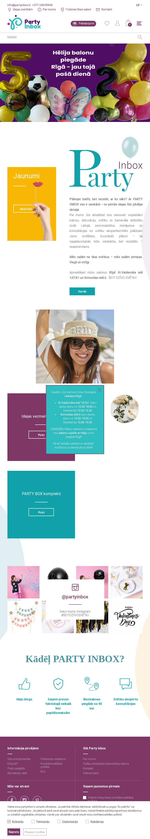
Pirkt (41, 435)
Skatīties (26, 209)
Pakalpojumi (86, 23)
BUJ (43, 771)
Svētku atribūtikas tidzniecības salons (106, 763)
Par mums (49, 9)
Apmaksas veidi (17, 773)
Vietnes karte (91, 773)
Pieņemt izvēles (35, 832)
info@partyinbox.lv (19, 5)
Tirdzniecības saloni (78, 9)
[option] (75, 83)
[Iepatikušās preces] (107, 23)
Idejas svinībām (23, 9)
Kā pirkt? (12, 763)
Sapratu (14, 832)
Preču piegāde (16, 768)
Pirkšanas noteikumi (53, 759)
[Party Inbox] (24, 22)
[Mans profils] (118, 23)
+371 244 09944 (42, 5)
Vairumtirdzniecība (18, 759)
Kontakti (107, 9)
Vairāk (82, 291)
